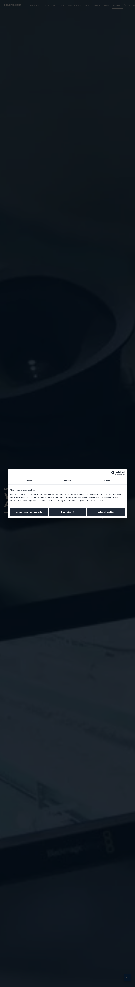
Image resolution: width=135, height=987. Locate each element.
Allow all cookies (106, 512)
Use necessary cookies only (29, 512)
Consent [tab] (28, 481)
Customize (66, 512)
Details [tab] (67, 481)
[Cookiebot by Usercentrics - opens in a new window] (113, 473)
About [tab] (107, 481)
